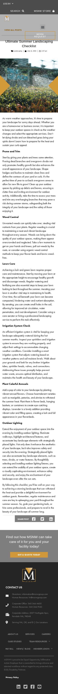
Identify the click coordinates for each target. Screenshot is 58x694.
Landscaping (18, 51)
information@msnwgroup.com (35, 594)
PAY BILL (9, 648)
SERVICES (29, 634)
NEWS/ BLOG (23, 648)
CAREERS (46, 634)
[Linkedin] (18, 686)
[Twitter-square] (25, 686)
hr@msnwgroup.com (38, 597)
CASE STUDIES (14, 641)
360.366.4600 (34, 603)
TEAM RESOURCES (38, 641)
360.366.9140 (35, 606)
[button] (42, 27)
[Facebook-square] (32, 686)
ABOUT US (13, 634)
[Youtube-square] (39, 686)
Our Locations (42, 622)
